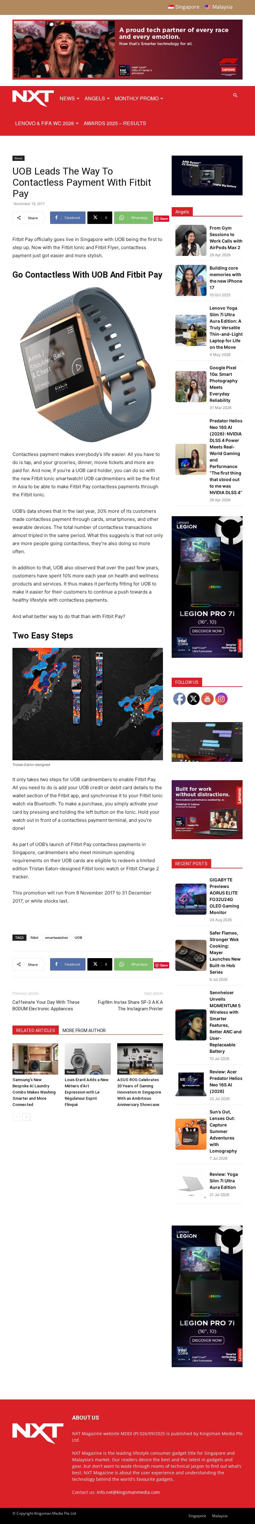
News (67, 98)
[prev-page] (16, 1117)
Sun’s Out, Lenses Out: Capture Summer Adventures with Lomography (223, 1131)
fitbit (34, 937)
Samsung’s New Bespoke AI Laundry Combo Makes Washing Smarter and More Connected (34, 1092)
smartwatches (56, 937)
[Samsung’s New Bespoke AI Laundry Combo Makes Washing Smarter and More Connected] (35, 1059)
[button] (235, 95)
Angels (95, 98)
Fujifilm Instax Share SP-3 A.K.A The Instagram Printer (130, 1005)
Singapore (197, 1515)
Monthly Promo (137, 98)
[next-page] (26, 1117)
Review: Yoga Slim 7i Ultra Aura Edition (224, 1180)
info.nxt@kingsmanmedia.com (128, 1492)
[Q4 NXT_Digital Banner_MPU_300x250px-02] (207, 837)
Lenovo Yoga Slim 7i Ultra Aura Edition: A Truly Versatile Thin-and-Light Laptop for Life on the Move (226, 327)
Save (164, 218)
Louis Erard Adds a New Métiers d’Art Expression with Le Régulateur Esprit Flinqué (87, 1092)
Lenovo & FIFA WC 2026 (44, 123)
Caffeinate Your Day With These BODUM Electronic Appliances (46, 1005)
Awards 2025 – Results (115, 123)
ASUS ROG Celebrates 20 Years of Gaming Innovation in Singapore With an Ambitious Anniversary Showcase (139, 1092)
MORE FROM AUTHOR (84, 1030)
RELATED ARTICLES (35, 1030)
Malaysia (220, 1515)
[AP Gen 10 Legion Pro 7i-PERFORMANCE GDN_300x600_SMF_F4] (207, 656)
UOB (78, 937)
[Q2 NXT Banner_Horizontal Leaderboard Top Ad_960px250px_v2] (127, 78)
